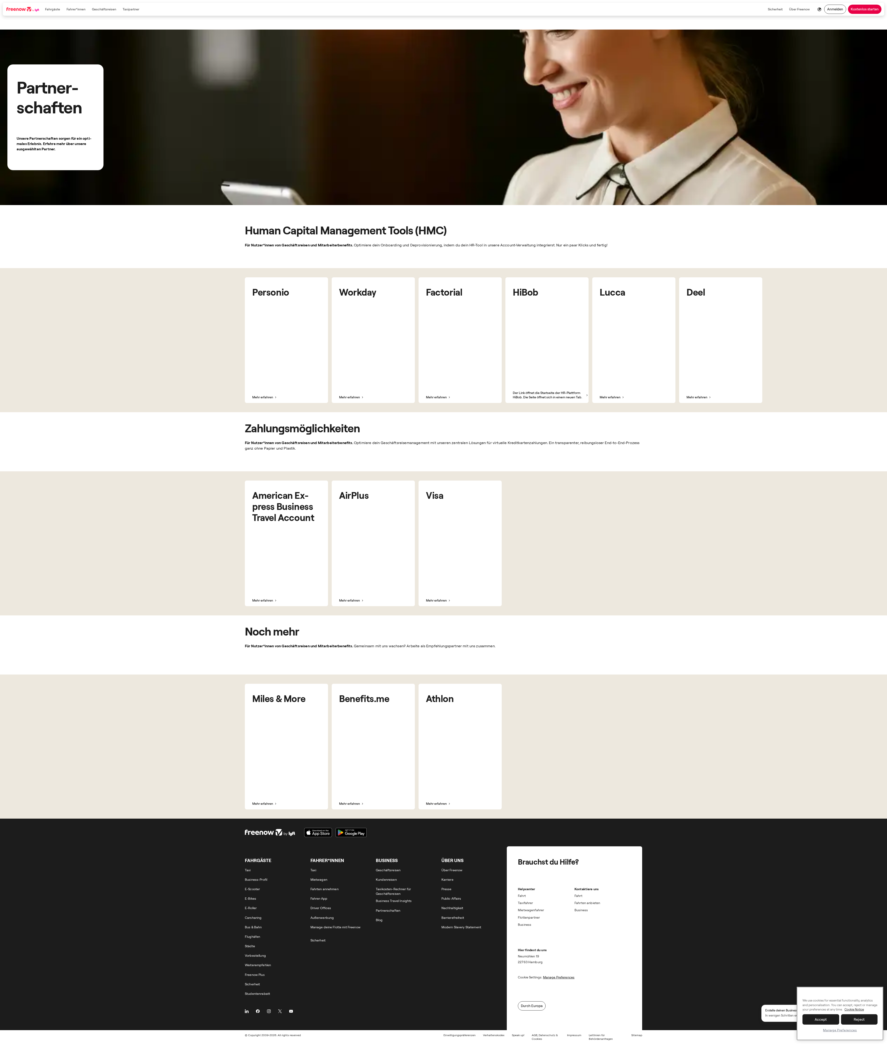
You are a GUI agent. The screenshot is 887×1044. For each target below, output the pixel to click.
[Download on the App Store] (318, 832)
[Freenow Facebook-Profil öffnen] (257, 1011)
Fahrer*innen (76, 9)
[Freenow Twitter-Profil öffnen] (280, 1011)
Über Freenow (799, 9)
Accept (821, 1019)
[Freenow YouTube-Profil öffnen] (291, 1011)
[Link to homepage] (23, 9)
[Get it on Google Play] (351, 832)
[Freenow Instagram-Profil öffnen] (269, 1011)
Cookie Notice (854, 1009)
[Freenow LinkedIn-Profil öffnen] (246, 1011)
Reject (859, 1019)
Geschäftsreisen (104, 9)
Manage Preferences (840, 1030)
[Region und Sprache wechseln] (819, 9)
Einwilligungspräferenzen (460, 1035)
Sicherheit (775, 9)
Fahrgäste (52, 9)
